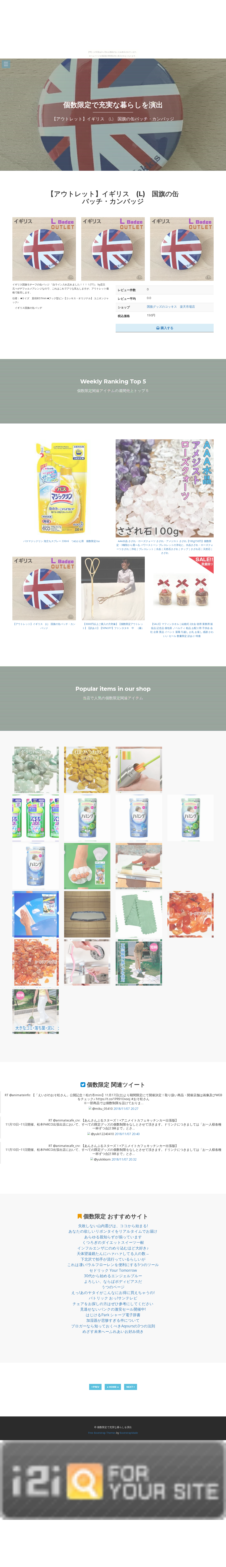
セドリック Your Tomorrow (113, 1270)
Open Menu (6, 64)
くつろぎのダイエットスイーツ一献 (113, 1242)
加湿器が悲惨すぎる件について (113, 1320)
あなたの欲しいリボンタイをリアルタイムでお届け (113, 1231)
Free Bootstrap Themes (102, 1432)
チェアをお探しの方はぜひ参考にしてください (113, 1303)
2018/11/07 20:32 (124, 1159)
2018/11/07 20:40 (127, 1134)
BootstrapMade (129, 1432)
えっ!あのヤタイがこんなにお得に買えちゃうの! (113, 1292)
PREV (95, 1387)
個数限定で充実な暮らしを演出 (113, 104)
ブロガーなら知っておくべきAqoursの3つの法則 (113, 1325)
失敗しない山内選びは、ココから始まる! (113, 1225)
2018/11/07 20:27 (126, 1108)
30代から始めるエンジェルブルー (113, 1275)
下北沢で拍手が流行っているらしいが (113, 1259)
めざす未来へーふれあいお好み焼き (113, 1331)
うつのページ (113, 1286)
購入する (166, 328)
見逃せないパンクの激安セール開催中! (113, 1309)
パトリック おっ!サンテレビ (113, 1298)
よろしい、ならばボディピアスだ (113, 1281)
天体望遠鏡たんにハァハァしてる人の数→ (113, 1253)
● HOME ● (113, 1387)
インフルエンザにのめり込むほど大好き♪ (113, 1248)
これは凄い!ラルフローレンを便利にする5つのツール (113, 1264)
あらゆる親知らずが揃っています (113, 1236)
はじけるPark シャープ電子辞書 (113, 1314)
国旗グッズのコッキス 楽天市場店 (171, 306)
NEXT (130, 1387)
